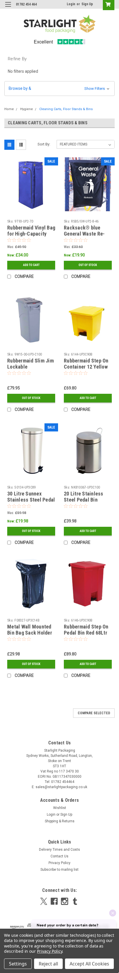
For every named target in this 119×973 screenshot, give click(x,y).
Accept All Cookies (89, 964)
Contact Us (59, 856)
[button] (59, 88)
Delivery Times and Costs (59, 850)
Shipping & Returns (60, 821)
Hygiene (26, 109)
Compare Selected (94, 713)
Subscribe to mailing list (59, 870)
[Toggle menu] (8, 8)
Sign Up (87, 4)
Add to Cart (31, 265)
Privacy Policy (59, 863)
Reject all (48, 964)
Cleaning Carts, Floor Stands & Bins (66, 109)
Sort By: (44, 144)
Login (71, 4)
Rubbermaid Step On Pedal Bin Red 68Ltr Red (86, 633)
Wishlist (59, 808)
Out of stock (88, 265)
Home (9, 109)
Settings (18, 964)
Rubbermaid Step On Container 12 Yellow (86, 364)
